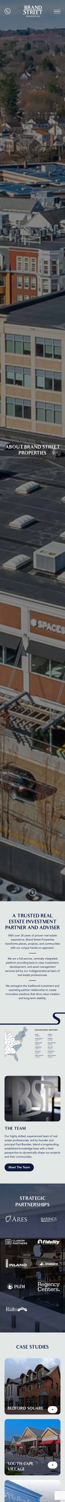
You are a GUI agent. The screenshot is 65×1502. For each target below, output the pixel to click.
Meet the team (19, 1167)
